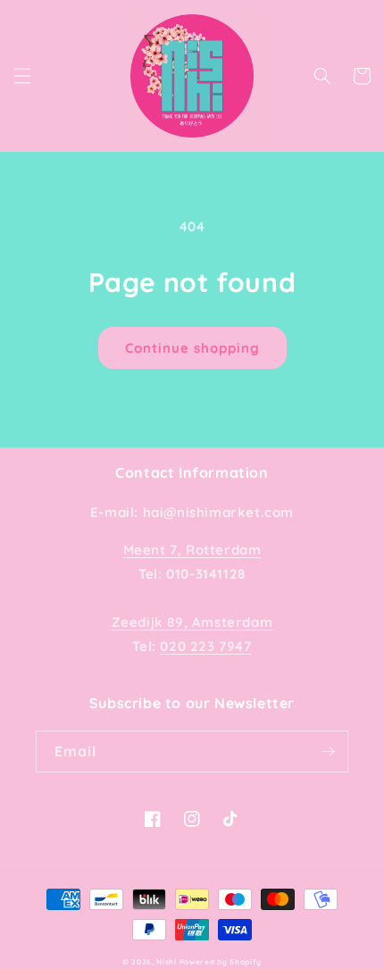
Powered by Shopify (221, 961)
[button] (22, 76)
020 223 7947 (205, 646)
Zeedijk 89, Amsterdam (192, 622)
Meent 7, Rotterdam (192, 549)
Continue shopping (192, 347)
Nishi (167, 961)
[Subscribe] (327, 752)
